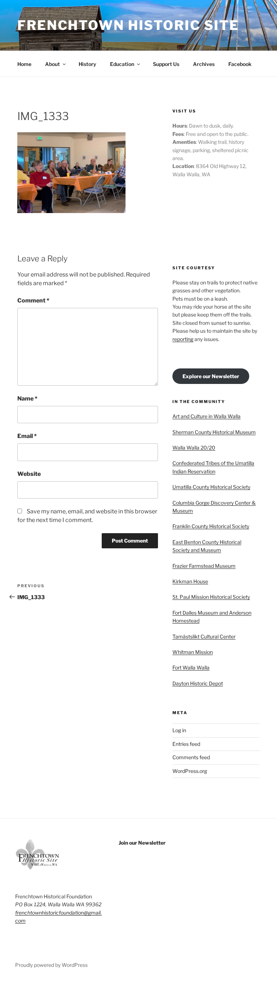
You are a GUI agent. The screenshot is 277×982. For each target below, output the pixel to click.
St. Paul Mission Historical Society (211, 597)
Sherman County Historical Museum (214, 432)
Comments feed (191, 757)
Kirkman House (190, 581)
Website (29, 473)
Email (27, 436)
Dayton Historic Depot (197, 683)
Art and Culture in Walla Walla (206, 416)
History (87, 64)
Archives (204, 64)
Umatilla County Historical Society (211, 487)
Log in (179, 730)
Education (122, 64)
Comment (33, 300)
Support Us (166, 64)
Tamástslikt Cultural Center (204, 636)
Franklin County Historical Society (210, 526)
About (52, 64)
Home (24, 64)
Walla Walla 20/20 (193, 447)
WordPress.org (189, 771)
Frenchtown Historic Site (128, 25)
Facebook (239, 64)
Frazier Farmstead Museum (204, 566)
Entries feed (186, 744)
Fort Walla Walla (191, 667)
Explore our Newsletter (211, 376)
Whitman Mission (192, 652)
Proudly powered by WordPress (51, 965)
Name (27, 398)
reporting (182, 339)
